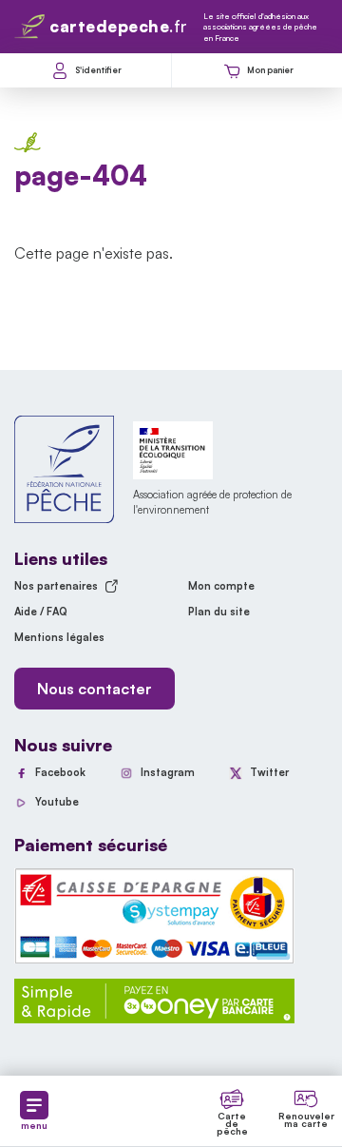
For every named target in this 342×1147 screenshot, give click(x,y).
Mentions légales (59, 637)
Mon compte (221, 586)
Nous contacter (94, 688)
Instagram (168, 772)
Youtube (57, 801)
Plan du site (219, 611)
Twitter (269, 772)
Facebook (60, 772)
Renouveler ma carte (306, 1119)
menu (34, 1125)
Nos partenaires (56, 586)
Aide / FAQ (40, 611)
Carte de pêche (232, 1123)
